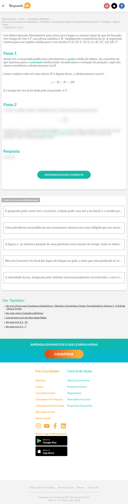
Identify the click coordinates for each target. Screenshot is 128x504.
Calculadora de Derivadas (50, 405)
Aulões (40, 386)
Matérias (41, 380)
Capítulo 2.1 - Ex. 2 (13, 27)
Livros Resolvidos (46, 392)
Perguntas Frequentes (79, 405)
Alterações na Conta (78, 399)
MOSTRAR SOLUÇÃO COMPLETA (64, 174)
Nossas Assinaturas (78, 380)
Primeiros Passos (77, 386)
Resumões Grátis (45, 411)
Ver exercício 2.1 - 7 (16, 326)
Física (21, 18)
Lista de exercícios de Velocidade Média (26, 317)
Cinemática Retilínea (38, 18)
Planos (80, 487)
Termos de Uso (66, 487)
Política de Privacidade (41, 487)
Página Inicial (9, 18)
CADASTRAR (64, 354)
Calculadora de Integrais (49, 399)
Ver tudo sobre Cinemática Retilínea (24, 313)
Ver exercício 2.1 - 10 (17, 322)
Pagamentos (74, 392)
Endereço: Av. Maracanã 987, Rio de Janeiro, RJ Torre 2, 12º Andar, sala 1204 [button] (64, 499)
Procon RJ (93, 487)
